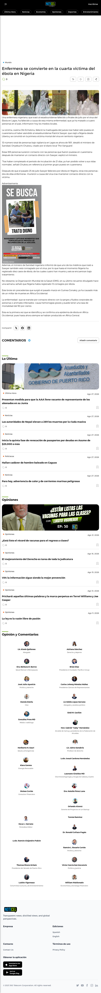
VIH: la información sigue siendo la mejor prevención (33, 577)
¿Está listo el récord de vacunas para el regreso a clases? (35, 540)
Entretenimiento (90, 12)
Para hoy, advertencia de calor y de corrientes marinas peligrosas (41, 481)
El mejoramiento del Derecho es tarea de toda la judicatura (37, 559)
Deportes (72, 12)
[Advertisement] (50, 35)
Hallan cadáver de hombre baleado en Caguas (29, 462)
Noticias (26, 12)
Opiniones (56, 12)
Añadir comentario (88, 340)
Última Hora (10, 12)
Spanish (56, 932)
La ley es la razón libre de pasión (21, 618)
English (56, 936)
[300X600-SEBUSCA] (50, 224)
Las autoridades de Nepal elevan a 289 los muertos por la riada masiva (44, 421)
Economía (41, 12)
